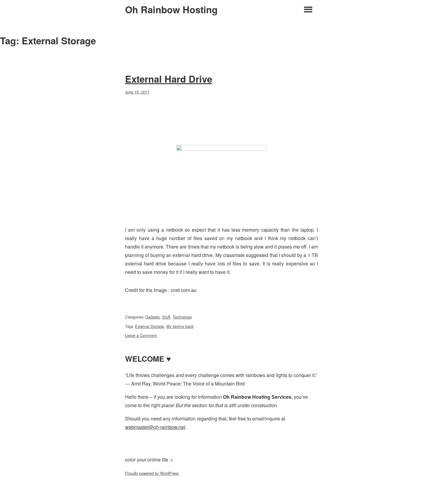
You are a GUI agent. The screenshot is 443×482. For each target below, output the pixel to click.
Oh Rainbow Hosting (171, 9)
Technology (182, 317)
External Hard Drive (168, 79)
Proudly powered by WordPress (152, 473)
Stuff (166, 317)
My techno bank (179, 326)
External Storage (149, 326)
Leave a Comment (141, 335)
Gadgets (152, 317)
